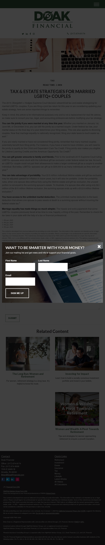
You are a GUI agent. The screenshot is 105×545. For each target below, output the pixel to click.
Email (8, 275)
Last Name (43, 260)
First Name (11, 260)
